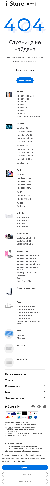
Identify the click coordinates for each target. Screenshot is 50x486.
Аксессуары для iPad (27, 261)
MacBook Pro (23, 145)
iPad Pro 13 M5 (24, 188)
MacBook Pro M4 (26, 159)
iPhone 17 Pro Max (25, 96)
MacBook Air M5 (25, 138)
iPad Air (20, 192)
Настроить (25, 481)
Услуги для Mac (24, 318)
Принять (25, 467)
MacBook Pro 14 (25, 149)
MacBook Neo (23, 163)
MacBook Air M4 (25, 141)
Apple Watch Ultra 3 (26, 238)
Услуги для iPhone (25, 309)
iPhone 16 (21, 111)
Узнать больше (17, 461)
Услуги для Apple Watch (28, 312)
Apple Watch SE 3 (25, 244)
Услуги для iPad (24, 315)
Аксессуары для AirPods (28, 264)
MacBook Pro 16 (25, 152)
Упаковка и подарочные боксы (28, 322)
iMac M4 (21, 338)
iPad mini (21, 206)
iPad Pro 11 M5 (24, 181)
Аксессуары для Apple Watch (27, 268)
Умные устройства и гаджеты (27, 274)
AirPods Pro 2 (23, 220)
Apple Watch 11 (24, 241)
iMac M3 (21, 335)
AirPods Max (22, 226)
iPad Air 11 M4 (24, 196)
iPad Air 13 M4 (24, 199)
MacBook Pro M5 (25, 156)
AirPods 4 (21, 223)
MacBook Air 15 (25, 135)
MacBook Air (23, 128)
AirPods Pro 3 (23, 217)
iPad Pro (20, 175)
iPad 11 (20, 203)
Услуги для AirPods (26, 306)
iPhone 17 (21, 105)
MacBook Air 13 (25, 132)
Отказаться (25, 474)
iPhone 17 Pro (23, 99)
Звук (19, 278)
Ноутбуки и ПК (24, 281)
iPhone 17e (22, 108)
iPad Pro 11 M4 (24, 178)
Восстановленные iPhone (29, 116)
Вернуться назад (25, 70)
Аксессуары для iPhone (28, 255)
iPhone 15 (21, 114)
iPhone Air (21, 102)
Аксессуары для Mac (27, 258)
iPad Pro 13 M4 (24, 185)
